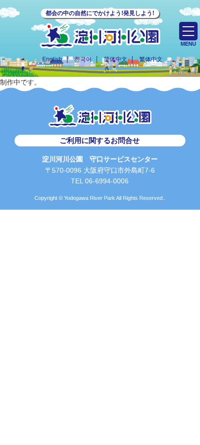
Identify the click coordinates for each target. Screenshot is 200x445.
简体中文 (115, 59)
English (52, 59)
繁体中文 (151, 59)
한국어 (83, 59)
